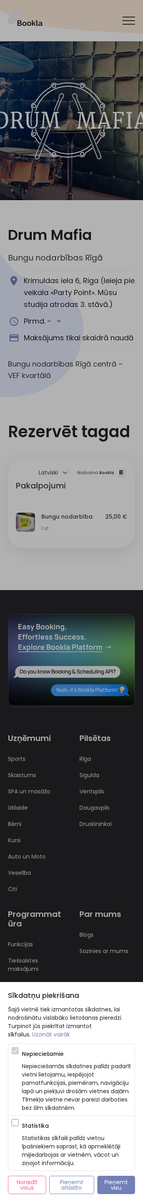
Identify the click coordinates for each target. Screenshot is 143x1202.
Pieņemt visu (116, 1185)
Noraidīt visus (28, 1185)
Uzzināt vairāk (51, 1034)
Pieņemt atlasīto (72, 1185)
